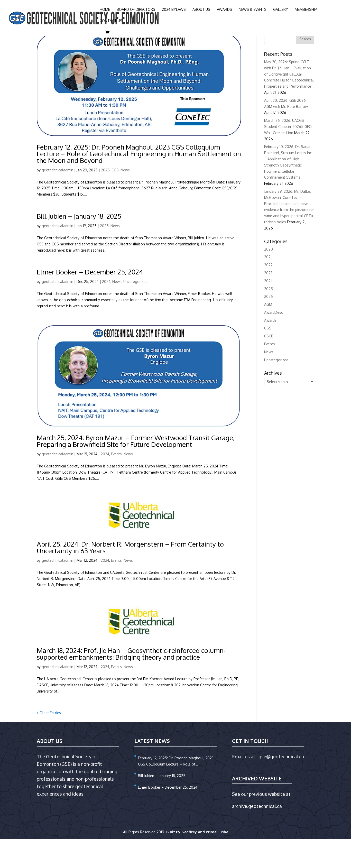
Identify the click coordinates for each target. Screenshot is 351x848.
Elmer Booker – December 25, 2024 (90, 272)
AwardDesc (273, 312)
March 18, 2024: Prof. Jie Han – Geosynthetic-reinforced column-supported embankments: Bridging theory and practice (131, 653)
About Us (201, 10)
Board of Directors (136, 10)
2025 (105, 170)
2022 (268, 265)
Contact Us (111, 21)
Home (105, 10)
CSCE (268, 336)
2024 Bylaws (174, 10)
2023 (268, 273)
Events (116, 454)
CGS (115, 170)
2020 (268, 249)
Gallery (280, 10)
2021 (268, 257)
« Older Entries (49, 713)
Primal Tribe (217, 832)
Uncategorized (135, 281)
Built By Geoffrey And (186, 832)
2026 (268, 296)
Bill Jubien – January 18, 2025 (79, 216)
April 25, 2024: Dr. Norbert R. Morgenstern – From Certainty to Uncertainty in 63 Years (130, 547)
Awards (224, 10)
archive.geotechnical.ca (257, 806)
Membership (306, 10)
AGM (268, 304)
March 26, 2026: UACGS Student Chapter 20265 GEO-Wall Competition (288, 126)
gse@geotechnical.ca (281, 756)
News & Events (252, 10)
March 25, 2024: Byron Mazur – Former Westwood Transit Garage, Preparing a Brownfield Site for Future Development (136, 440)
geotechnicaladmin (57, 170)
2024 (106, 281)
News (125, 170)
